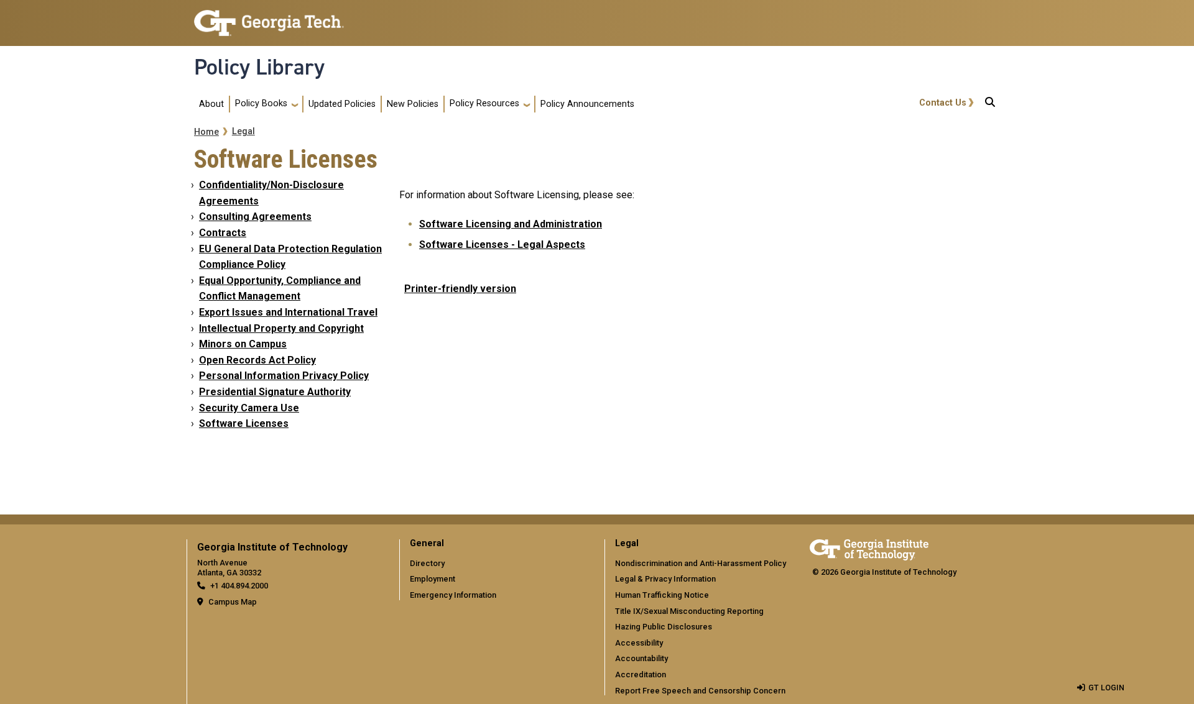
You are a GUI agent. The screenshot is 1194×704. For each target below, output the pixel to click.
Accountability (641, 658)
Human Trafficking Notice (662, 595)
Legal (243, 131)
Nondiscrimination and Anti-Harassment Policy (700, 563)
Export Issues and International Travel (288, 312)
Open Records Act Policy (257, 360)
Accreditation (640, 674)
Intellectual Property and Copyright (281, 328)
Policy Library (259, 67)
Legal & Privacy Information (665, 578)
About (211, 104)
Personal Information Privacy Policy (284, 376)
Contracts (222, 233)
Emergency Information (453, 595)
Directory (427, 563)
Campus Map (232, 601)
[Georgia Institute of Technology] (269, 18)
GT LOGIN (1106, 687)
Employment (432, 578)
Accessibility (639, 642)
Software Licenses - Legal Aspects (502, 244)
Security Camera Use (249, 408)
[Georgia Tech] (869, 547)
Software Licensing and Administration (510, 224)
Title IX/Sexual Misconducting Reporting (689, 611)
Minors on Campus (243, 344)
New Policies (412, 104)
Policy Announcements (587, 104)
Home (206, 132)
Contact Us (942, 103)
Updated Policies (342, 104)
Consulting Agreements (255, 216)
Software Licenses (244, 423)
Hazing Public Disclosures (663, 626)
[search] (990, 104)
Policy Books (261, 103)
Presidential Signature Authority (275, 392)
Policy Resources (484, 103)
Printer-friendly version (460, 289)
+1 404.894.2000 (239, 585)
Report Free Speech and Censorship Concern (700, 690)
